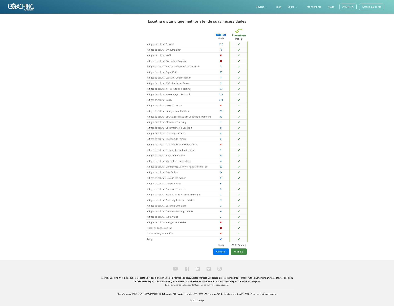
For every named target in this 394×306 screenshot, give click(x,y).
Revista (260, 6)
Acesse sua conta (371, 6)
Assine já (238, 251)
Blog (278, 6)
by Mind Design (197, 300)
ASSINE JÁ (348, 6)
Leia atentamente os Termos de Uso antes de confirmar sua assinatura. (197, 285)
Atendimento (314, 6)
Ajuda (331, 6)
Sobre (291, 6)
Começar (221, 251)
